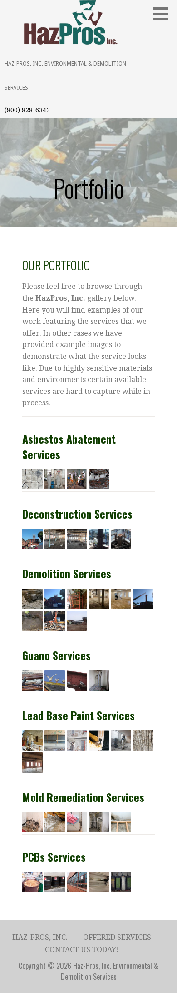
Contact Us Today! (82, 949)
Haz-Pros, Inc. (40, 937)
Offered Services (117, 937)
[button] (164, 13)
